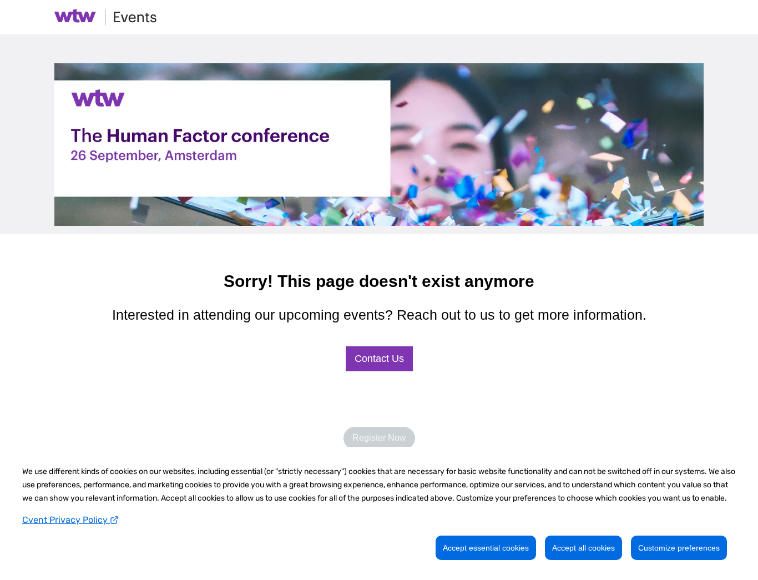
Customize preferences (679, 547)
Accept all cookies (583, 547)
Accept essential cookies (486, 547)
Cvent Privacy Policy (66, 520)
